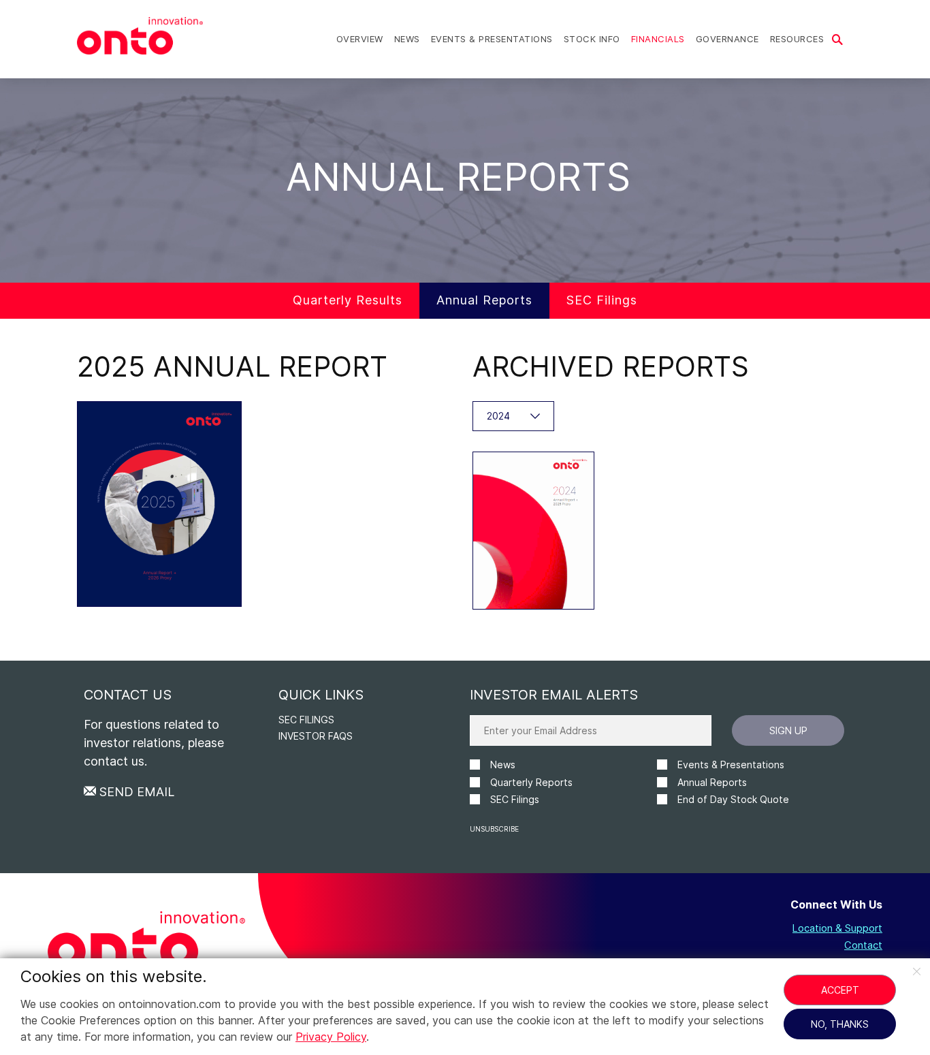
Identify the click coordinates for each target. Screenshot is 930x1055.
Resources (797, 38)
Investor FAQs (315, 736)
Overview (359, 38)
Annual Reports (484, 300)
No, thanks (840, 1024)
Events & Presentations (492, 38)
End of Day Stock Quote (733, 799)
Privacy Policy (330, 1036)
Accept (840, 990)
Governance (727, 38)
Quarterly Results (347, 300)
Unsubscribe (494, 829)
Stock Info (592, 38)
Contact (863, 946)
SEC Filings (601, 300)
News (407, 38)
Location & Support (837, 929)
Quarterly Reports (531, 782)
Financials (658, 38)
